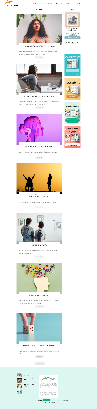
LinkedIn (73, 46)
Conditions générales (61, 404)
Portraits (36, 3)
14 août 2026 (26, 392)
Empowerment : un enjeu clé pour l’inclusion (39, 146)
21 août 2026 (26, 375)
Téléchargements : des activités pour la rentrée (29, 385)
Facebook (65, 46)
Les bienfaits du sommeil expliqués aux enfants (29, 373)
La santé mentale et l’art (39, 246)
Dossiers (43, 3)
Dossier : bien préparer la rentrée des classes (29, 379)
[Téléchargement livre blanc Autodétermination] (72, 112)
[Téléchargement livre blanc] (72, 64)
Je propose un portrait (72, 37)
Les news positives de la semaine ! (39, 196)
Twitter (79, 46)
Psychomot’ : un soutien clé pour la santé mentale (39, 345)
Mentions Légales (35, 404)
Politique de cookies (53, 404)
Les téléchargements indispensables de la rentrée (29, 390)
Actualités (59, 3)
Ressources (67, 3)
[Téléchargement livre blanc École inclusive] (72, 136)
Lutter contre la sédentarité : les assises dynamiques (39, 97)
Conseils (50, 3)
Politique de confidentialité (44, 404)
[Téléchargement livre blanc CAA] (72, 88)
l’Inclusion (76, 3)
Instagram (68, 46)
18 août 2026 (26, 380)
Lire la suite (39, 57)
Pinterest (71, 46)
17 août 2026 (26, 386)
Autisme (40, 45)
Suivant (42, 363)
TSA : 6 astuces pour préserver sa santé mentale (39, 47)
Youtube (76, 46)
